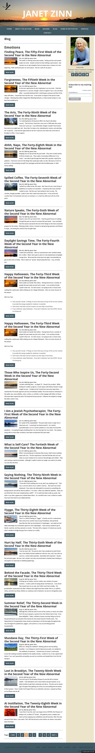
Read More (10, 72)
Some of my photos (69, 29)
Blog (55, 29)
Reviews (46, 29)
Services (84, 29)
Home (9, 29)
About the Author (23, 29)
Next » (54, 735)
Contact (47, 33)
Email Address (73, 92)
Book (37, 29)
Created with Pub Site (88, 751)
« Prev (12, 735)
